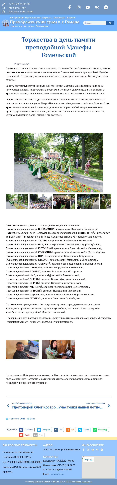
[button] (26, 430)
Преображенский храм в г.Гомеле (44, 21)
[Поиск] (110, 23)
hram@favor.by (57, 474)
